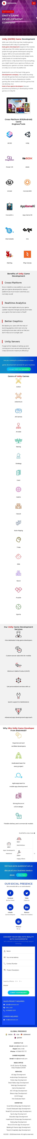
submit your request (18, 992)
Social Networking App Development (18, 1106)
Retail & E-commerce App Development (18, 1111)
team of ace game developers (12, 86)
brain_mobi (8, 1007)
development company (10, 74)
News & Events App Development (18, 1125)
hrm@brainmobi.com (11, 1020)
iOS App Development (18, 1074)
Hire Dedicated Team (18, 1099)
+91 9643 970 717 (21, 1051)
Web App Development (18, 1085)
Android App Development (18, 1077)
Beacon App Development (18, 1093)
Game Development (18, 1088)
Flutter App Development (18, 1080)
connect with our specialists (19, 369)
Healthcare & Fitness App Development (18, 1119)
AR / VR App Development (18, 1091)
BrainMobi (16, 1134)
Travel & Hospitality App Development (18, 1130)
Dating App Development (18, 1122)
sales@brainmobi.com (12, 1004)
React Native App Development (18, 1083)
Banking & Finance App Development (18, 1127)
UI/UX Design (18, 1096)
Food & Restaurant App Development (18, 1108)
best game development (10, 47)
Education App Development (18, 1117)
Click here (21, 875)
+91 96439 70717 (10, 1010)
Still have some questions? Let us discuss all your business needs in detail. (18, 870)
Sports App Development (19, 1114)
